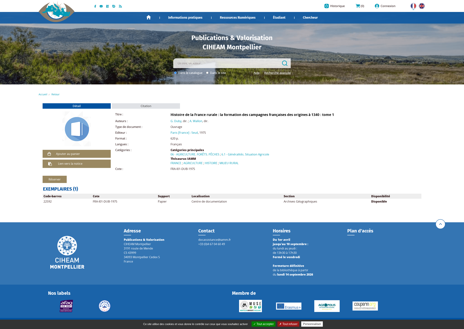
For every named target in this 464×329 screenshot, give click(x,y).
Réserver (55, 179)
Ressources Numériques (238, 18)
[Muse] (250, 306)
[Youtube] (101, 6)
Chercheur (310, 18)
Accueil (149, 17)
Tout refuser (289, 324)
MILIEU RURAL (229, 163)
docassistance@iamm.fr (214, 240)
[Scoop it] (107, 6)
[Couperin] (365, 306)
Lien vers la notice (70, 164)
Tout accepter (265, 324)
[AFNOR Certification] (66, 306)
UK (421, 5)
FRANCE (176, 163)
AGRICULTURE (193, 163)
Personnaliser (312, 324)
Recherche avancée (277, 73)
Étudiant (279, 18)
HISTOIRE (211, 163)
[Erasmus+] (288, 306)
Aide (257, 73)
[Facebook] (95, 6)
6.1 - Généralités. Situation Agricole (245, 154)
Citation (146, 106)
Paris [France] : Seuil (184, 133)
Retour (55, 94)
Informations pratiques (185, 18)
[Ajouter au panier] (49, 154)
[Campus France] (104, 306)
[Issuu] (113, 6)
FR (412, 5)
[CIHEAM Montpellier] (67, 252)
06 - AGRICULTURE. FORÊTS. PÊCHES (195, 154)
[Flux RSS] (120, 6)
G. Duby (176, 121)
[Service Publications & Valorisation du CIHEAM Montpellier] (57, 9)
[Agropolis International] (326, 306)
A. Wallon (196, 121)
